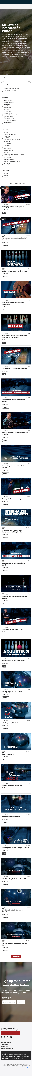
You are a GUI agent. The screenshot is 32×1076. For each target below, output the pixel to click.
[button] (29, 81)
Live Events (4, 1044)
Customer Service (7, 1048)
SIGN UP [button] (21, 1002)
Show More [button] (16, 957)
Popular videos (6, 1043)
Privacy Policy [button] (15, 1065)
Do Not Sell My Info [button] (24, 1065)
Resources (4, 1046)
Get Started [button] (10, 1033)
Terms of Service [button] (6, 1065)
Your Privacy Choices (21, 1067)
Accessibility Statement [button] (9, 1067)
